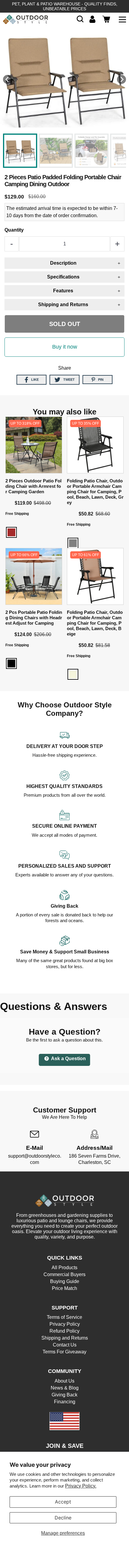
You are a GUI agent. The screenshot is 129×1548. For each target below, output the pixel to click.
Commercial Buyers (65, 1274)
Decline (63, 1518)
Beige (73, 674)
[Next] (121, 79)
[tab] (64, 263)
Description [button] (63, 263)
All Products (64, 1267)
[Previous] (7, 79)
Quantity (14, 229)
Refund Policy (65, 1331)
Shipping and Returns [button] (63, 304)
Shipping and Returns (64, 1337)
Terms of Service (64, 1317)
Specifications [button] (63, 276)
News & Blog (65, 1387)
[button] (80, 19)
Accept (63, 1502)
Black (11, 663)
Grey (73, 543)
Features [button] (63, 290)
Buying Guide (64, 1281)
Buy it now (64, 347)
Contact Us (64, 1344)
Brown (11, 532)
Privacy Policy (65, 1324)
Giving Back (64, 1394)
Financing (64, 1401)
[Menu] (122, 19)
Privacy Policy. (80, 1485)
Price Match (64, 1288)
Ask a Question (68, 1058)
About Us (64, 1380)
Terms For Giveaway (64, 1351)
